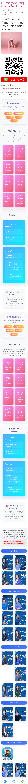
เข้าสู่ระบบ (7, 88)
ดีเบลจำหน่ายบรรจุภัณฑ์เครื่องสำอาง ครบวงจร (12, 6)
